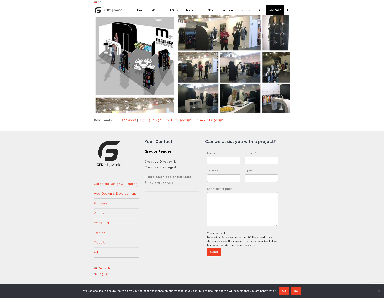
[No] (379, 291)
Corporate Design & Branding (116, 183)
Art (96, 252)
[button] (288, 10)
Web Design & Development (115, 193)
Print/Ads (101, 203)
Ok (284, 290)
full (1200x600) (125, 120)
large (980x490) (151, 120)
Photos (99, 213)
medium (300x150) (179, 120)
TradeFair (101, 242)
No (296, 290)
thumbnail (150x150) (210, 120)
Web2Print (101, 223)
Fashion (99, 233)
